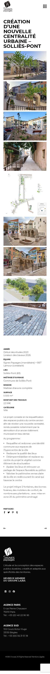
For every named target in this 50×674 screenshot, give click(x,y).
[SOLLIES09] (25, 126)
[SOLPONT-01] (25, 194)
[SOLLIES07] (25, 65)
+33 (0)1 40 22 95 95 (18, 615)
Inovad (13, 657)
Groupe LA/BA (16, 580)
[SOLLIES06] (25, 156)
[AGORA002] (25, 231)
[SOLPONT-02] (25, 289)
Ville (5, 410)
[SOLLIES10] (25, 95)
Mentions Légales (38, 657)
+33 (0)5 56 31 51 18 (18, 635)
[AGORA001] (25, 261)
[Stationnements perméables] (25, 319)
